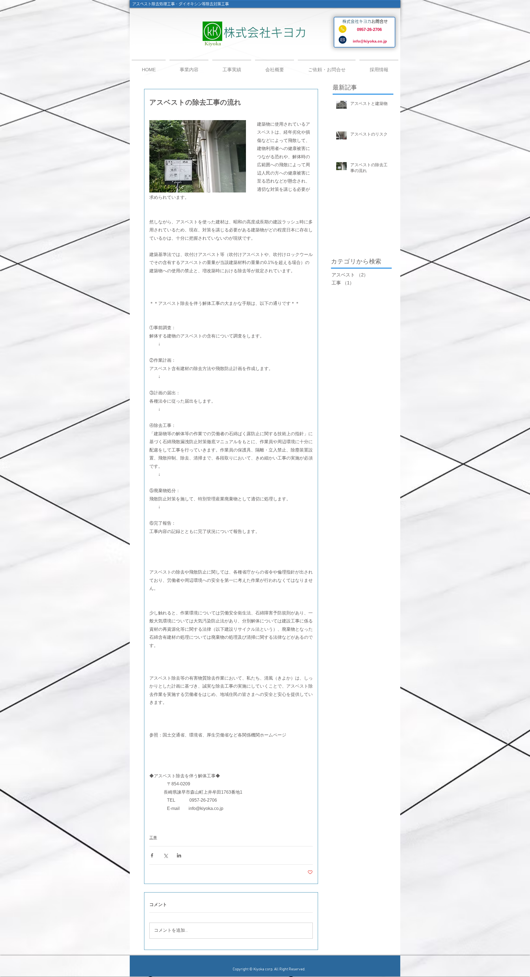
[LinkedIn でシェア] (179, 855)
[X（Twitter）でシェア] (165, 855)
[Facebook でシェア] (152, 855)
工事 (153, 837)
